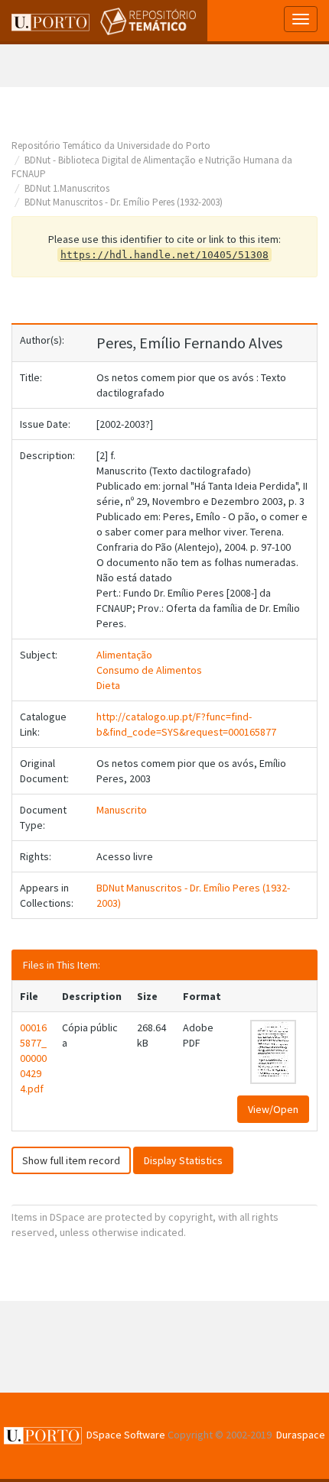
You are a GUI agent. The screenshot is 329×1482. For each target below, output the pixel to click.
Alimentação (124, 655)
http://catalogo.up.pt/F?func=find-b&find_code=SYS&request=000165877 (186, 724)
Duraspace (300, 1435)
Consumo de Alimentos (149, 670)
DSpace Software (125, 1435)
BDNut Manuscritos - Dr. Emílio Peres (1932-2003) (123, 202)
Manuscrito (121, 810)
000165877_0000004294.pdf (33, 1058)
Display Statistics (183, 1160)
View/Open (273, 1109)
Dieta (108, 685)
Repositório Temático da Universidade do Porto (110, 145)
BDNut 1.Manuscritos (66, 188)
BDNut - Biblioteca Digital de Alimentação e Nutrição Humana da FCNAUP (151, 167)
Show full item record (71, 1160)
